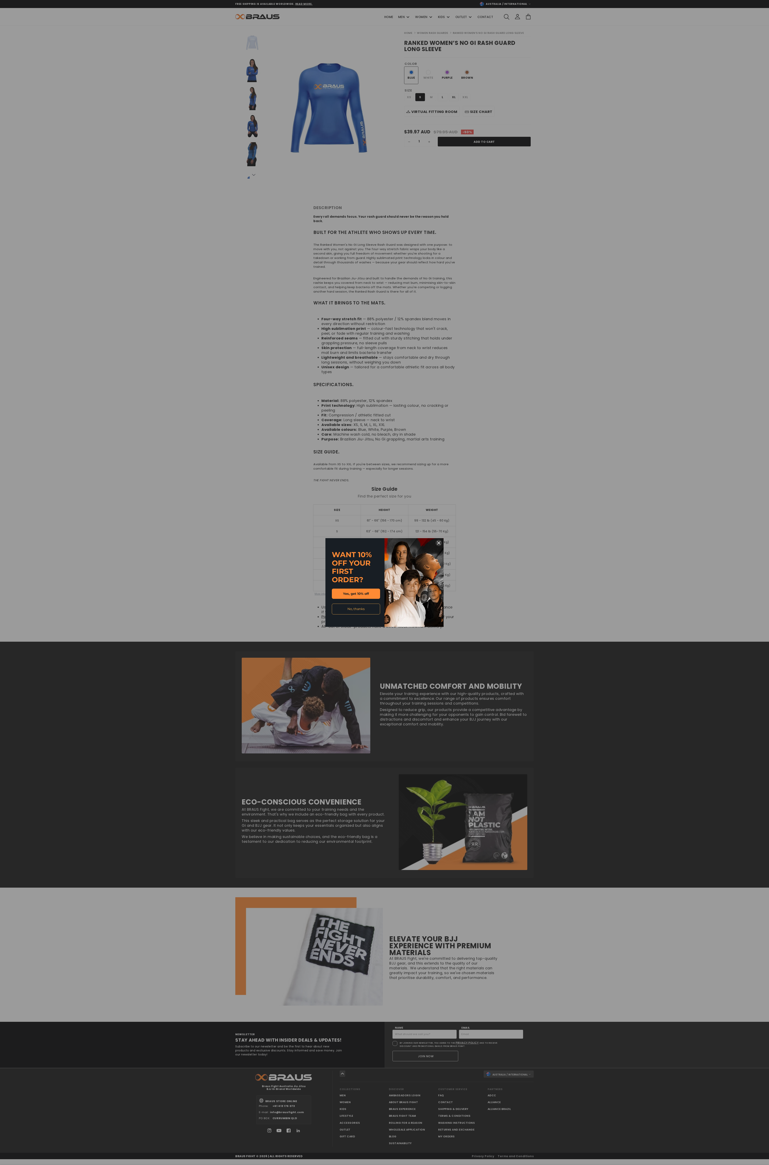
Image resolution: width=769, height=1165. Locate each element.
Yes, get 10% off (356, 594)
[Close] (439, 543)
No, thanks (356, 609)
